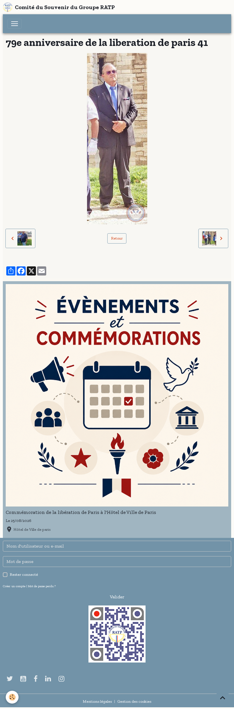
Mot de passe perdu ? (42, 586)
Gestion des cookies (134, 701)
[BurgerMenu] (14, 24)
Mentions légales (97, 701)
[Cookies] (12, 697)
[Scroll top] (222, 697)
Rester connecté (24, 574)
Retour (117, 238)
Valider (117, 596)
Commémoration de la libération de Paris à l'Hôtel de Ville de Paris (81, 512)
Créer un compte (14, 586)
